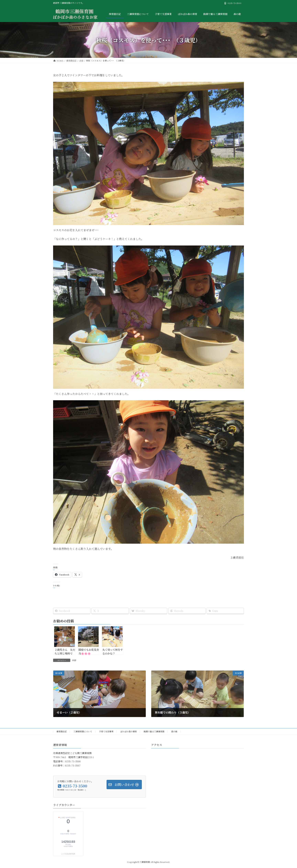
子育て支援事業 (106, 731)
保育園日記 (61, 731)
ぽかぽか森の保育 (128, 731)
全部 (74, 660)
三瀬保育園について (83, 731)
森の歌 (174, 731)
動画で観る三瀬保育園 (154, 731)
